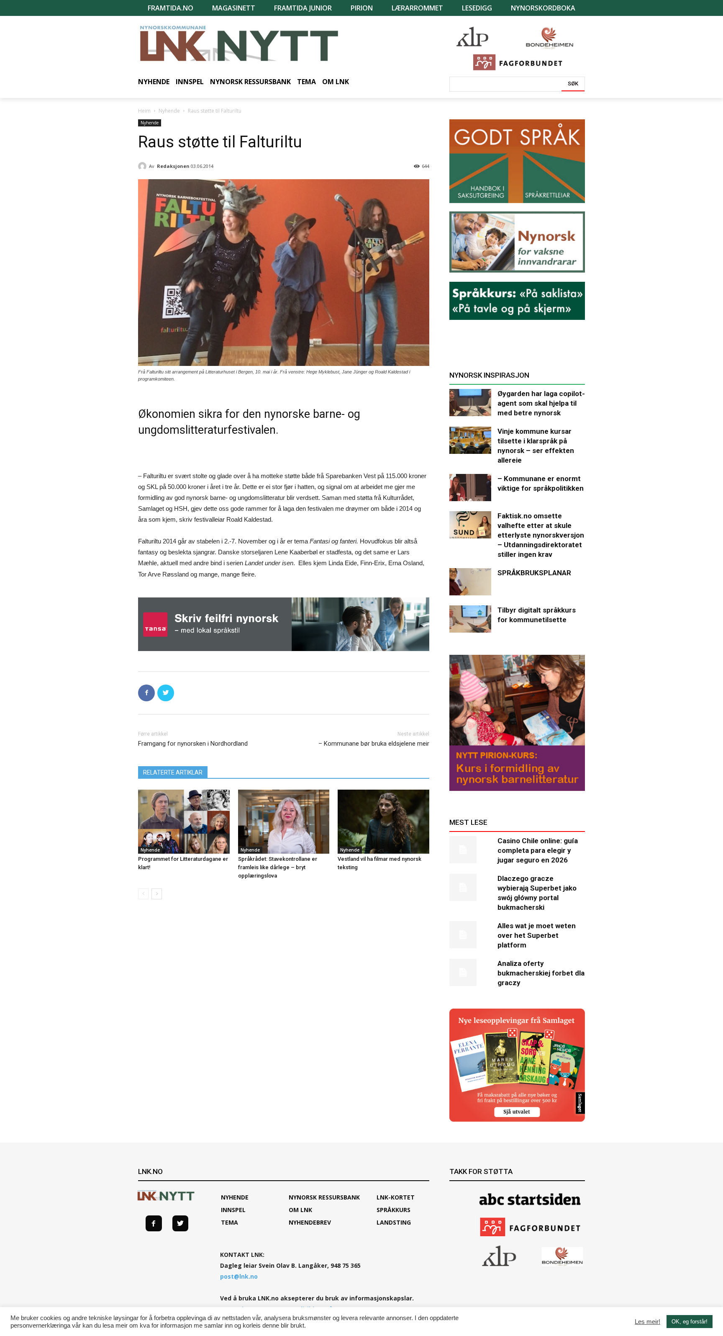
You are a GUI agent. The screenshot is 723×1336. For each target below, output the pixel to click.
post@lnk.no (239, 1276)
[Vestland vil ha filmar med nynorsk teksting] (383, 822)
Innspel (233, 1210)
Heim (144, 110)
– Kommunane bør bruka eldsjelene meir (373, 743)
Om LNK (300, 1210)
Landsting (394, 1222)
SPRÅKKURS (393, 1210)
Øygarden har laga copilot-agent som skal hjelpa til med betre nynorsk (541, 403)
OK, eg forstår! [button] (690, 1321)
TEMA (229, 1222)
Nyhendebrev (310, 1222)
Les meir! (647, 1321)
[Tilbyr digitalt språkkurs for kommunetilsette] (470, 619)
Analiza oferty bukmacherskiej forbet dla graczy (541, 973)
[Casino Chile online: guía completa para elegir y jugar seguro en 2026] (470, 849)
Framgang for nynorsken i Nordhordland (193, 743)
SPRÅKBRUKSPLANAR (534, 573)
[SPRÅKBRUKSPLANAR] (470, 581)
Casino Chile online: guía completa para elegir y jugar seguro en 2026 (537, 850)
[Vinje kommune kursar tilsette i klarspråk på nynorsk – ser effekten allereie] (470, 440)
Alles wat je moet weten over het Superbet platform (536, 935)
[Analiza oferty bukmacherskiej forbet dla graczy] (470, 972)
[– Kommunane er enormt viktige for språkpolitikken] (470, 487)
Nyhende (169, 110)
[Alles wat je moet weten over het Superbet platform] (470, 934)
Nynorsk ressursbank (324, 1197)
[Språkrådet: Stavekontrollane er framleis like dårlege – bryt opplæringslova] (284, 822)
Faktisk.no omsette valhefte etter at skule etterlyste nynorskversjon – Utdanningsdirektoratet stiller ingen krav (540, 535)
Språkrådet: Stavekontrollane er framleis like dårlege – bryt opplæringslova (277, 867)
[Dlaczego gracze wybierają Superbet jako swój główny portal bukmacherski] (470, 887)
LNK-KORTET (396, 1197)
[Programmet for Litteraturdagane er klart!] (184, 822)
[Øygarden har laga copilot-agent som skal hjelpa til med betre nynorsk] (470, 402)
